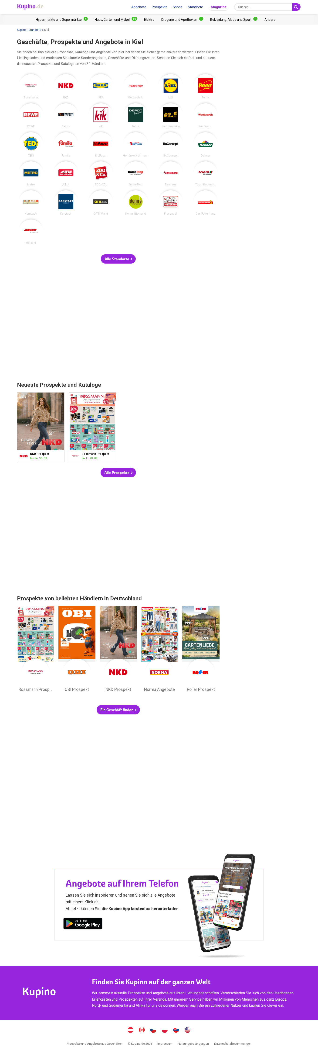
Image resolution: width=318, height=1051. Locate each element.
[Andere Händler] (269, 19)
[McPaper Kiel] (100, 144)
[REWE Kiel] (31, 115)
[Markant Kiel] (31, 231)
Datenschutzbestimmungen (232, 1043)
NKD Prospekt (40, 427)
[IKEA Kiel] (100, 86)
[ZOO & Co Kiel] (100, 173)
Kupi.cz (153, 1030)
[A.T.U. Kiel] (66, 173)
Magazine (219, 7)
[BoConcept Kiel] (170, 144)
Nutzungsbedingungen (193, 1043)
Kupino (21, 29)
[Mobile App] (82, 924)
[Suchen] (296, 7)
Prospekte (159, 7)
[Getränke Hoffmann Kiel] (135, 144)
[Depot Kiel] (135, 115)
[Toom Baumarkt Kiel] (205, 173)
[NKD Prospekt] (24, 456)
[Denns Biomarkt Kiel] (135, 202)
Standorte (195, 7)
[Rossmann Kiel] (31, 86)
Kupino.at (130, 1030)
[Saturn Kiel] (66, 115)
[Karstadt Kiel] (66, 202)
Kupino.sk (176, 1030)
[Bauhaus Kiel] (170, 173)
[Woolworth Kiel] (205, 115)
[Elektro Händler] (149, 19)
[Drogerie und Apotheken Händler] (182, 19)
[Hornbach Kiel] (31, 202)
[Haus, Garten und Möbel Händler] (116, 19)
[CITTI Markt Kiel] (100, 202)
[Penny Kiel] (205, 86)
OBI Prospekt (77, 650)
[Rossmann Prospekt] (76, 456)
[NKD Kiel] (66, 86)
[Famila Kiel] (66, 144)
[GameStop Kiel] (135, 173)
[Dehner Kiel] (205, 144)
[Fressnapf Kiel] (170, 202)
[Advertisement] (118, 323)
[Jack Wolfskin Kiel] (170, 115)
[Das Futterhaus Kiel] (205, 202)
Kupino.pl (164, 1030)
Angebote (138, 7)
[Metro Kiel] (31, 173)
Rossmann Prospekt (92, 427)
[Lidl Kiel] (170, 86)
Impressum (165, 1043)
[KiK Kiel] (100, 115)
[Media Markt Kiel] (135, 86)
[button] (118, 259)
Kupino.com (187, 1030)
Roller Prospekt (201, 650)
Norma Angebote (159, 650)
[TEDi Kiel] (31, 144)
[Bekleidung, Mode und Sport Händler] (233, 19)
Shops (178, 7)
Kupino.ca (142, 1030)
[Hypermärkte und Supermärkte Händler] (62, 19)
